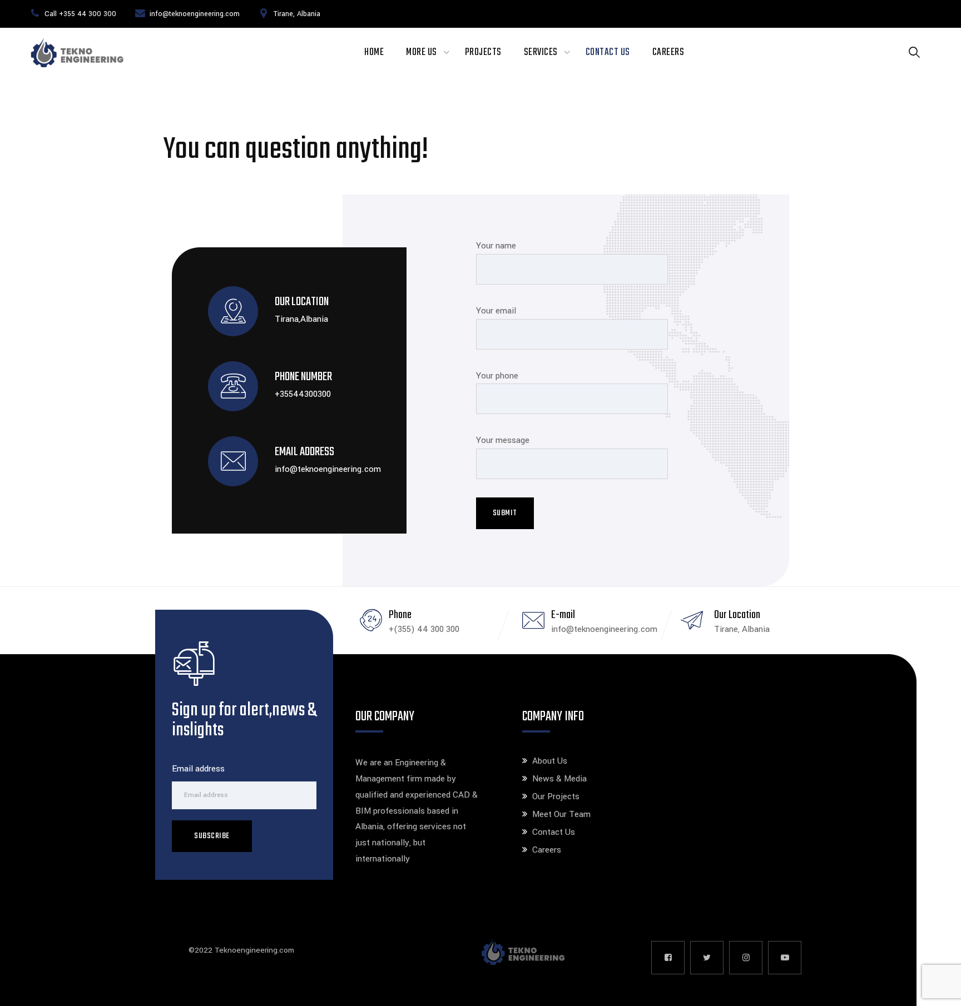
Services (541, 52)
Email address (198, 769)
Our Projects (555, 796)
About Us (549, 761)
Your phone (497, 376)
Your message (502, 440)
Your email (496, 311)
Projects (483, 52)
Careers (668, 52)
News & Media (559, 779)
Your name (496, 246)
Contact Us (608, 52)
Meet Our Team (561, 814)
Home (374, 52)
